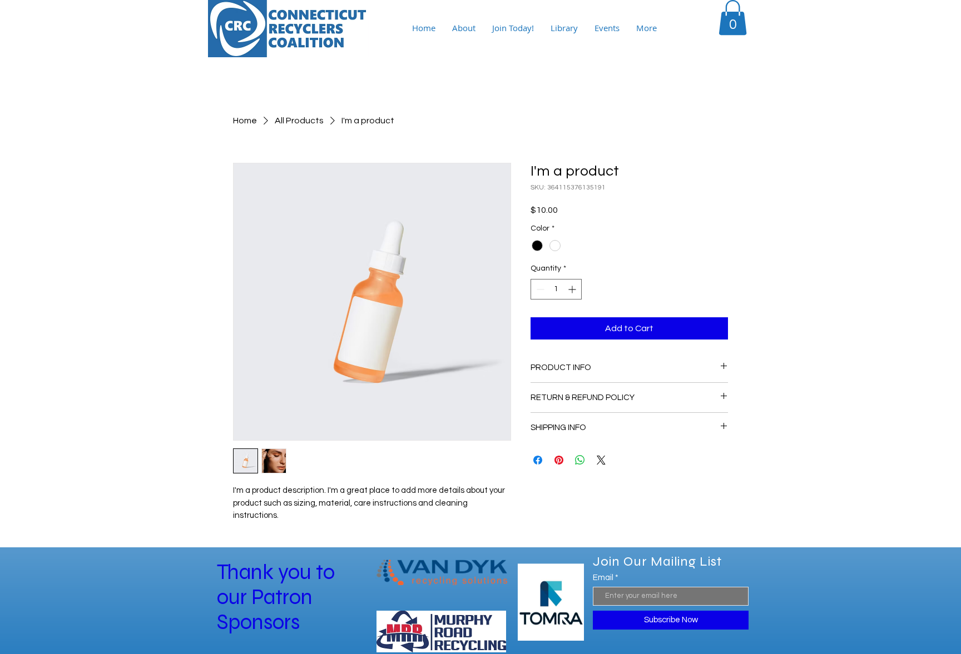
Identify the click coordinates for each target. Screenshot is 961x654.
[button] (732, 17)
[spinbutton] (556, 289)
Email (603, 577)
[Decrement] (539, 289)
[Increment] (573, 289)
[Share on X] (601, 460)
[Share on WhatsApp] (580, 460)
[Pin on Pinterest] (559, 460)
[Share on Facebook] (537, 460)
